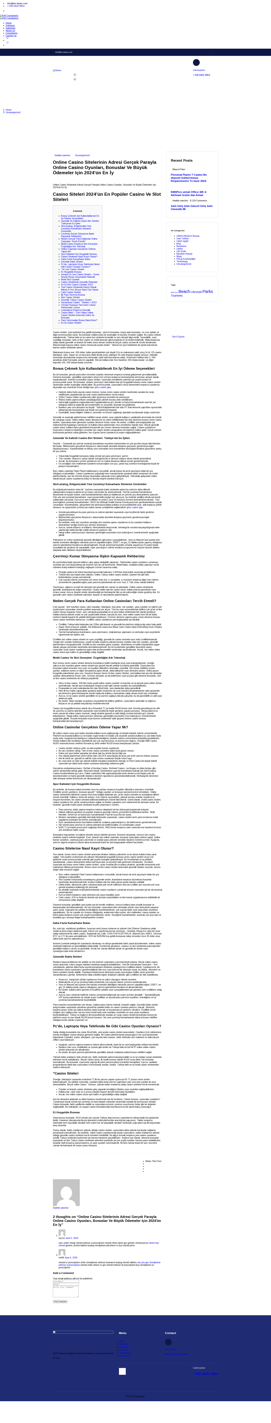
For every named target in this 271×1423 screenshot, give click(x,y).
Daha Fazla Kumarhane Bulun (75, 259)
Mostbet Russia (184, 254)
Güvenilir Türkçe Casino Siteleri (76, 300)
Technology (182, 261)
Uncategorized (13, 112)
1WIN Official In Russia (187, 236)
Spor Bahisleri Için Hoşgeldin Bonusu (79, 254)
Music (179, 256)
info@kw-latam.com (176, 1354)
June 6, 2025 (71, 1257)
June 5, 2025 (71, 1238)
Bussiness (181, 246)
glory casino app (135, 507)
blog (178, 243)
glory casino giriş (103, 387)
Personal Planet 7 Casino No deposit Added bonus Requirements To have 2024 (189, 177)
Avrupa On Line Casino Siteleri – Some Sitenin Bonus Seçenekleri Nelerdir (80, 275)
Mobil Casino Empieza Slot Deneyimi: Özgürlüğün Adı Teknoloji (79, 245)
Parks (208, 291)
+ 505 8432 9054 (15, 6)
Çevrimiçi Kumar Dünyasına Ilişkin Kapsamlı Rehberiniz (77, 234)
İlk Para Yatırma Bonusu (73, 295)
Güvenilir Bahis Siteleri (72, 262)
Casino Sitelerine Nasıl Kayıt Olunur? (79, 256)
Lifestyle (196, 291)
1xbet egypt (182, 241)
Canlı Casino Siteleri (71, 292)
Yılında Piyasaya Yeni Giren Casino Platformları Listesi (78, 306)
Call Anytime (199, 70)
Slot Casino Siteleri (70, 297)
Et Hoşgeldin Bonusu (71, 272)
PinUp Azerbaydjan (185, 259)
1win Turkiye (182, 238)
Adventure (174, 292)
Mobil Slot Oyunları (70, 279)
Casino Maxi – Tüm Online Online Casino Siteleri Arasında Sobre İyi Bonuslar (77, 315)
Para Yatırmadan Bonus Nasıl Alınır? (79, 320)
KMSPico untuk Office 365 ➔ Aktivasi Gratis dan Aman (188, 193)
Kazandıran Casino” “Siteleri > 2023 (79, 302)
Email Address (171, 1349)
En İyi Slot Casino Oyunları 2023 (77, 284)
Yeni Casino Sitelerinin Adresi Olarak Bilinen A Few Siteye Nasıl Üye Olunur (79, 288)
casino (179, 248)
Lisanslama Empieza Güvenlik (75, 310)
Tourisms (177, 295)
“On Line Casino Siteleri (72, 269)
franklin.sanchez (62, 155)
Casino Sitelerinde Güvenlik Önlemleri (79, 282)
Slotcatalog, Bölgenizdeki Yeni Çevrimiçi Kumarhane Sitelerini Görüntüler (76, 228)
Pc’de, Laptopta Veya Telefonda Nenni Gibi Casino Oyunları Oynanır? (80, 265)
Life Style (181, 251)
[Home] (57, 70)
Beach (184, 291)
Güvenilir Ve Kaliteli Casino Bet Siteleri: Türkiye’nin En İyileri (80, 222)
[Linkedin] (216, 52)
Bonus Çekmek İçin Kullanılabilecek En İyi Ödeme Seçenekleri (80, 217)
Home (9, 110)
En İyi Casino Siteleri (71, 323)
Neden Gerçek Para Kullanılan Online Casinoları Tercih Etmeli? (79, 240)
